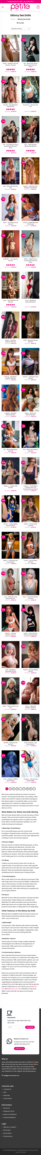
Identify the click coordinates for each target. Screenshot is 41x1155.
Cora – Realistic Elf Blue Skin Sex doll (10, 779)
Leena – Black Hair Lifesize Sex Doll (30, 414)
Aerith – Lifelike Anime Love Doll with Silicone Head (30, 260)
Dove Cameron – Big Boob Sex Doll (30, 743)
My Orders (7, 1130)
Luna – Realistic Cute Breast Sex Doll (10, 597)
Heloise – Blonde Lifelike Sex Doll (30, 670)
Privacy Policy (33, 1150)
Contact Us (7, 1089)
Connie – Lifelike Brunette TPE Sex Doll (30, 223)
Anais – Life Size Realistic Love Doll (30, 597)
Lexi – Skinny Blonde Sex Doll (10, 187)
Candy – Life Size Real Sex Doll (30, 561)
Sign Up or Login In (9, 1127)
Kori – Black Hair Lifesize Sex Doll (30, 450)
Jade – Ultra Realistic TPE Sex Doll (10, 301)
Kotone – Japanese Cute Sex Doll (30, 377)
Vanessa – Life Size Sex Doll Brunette (31, 779)
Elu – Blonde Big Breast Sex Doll (10, 450)
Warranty (6, 1095)
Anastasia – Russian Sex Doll (30, 105)
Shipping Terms (8, 1111)
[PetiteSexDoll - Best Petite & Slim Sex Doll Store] (20, 7)
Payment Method (9, 1117)
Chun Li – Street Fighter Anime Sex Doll (10, 524)
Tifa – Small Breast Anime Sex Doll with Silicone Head (10, 146)
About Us (6, 1108)
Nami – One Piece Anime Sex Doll (10, 223)
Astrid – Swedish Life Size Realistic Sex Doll (10, 64)
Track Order (7, 1098)
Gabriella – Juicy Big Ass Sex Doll (10, 259)
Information (7, 1133)
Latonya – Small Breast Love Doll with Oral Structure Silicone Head (30, 487)
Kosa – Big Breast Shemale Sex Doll (30, 301)
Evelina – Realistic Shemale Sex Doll (10, 341)
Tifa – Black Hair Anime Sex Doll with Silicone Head (30, 65)
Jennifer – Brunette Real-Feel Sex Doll (10, 105)
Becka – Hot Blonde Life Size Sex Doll (10, 561)
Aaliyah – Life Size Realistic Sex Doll (10, 634)
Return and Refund (10, 1114)
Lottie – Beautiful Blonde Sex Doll (30, 341)
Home (13, 19)
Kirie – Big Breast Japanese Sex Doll (10, 670)
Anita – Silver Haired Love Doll (10, 707)
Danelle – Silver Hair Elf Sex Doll (10, 743)
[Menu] (3, 7)
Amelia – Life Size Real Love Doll (30, 524)
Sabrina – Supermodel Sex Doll (10, 486)
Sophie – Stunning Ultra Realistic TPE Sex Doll (30, 187)
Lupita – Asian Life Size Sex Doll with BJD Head (30, 634)
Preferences (7, 1136)
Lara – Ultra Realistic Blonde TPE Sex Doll (30, 145)
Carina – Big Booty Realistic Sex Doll (30, 707)
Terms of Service (20, 1152)
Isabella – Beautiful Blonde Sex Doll (10, 414)
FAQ (4, 1092)
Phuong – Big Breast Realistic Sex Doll (10, 377)
